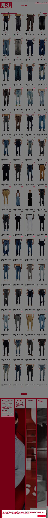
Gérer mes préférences (5, 513)
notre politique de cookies (26, 513)
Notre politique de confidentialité (17, 513)
